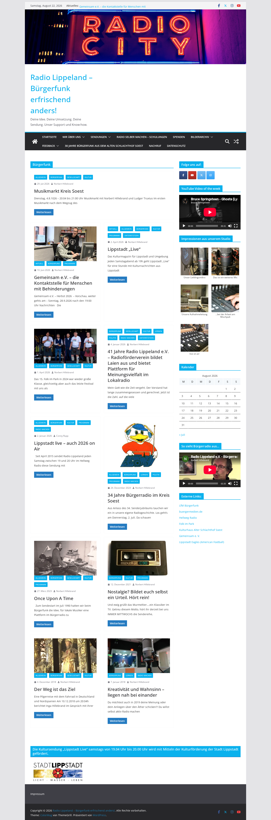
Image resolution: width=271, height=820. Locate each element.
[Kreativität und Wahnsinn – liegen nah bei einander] (139, 655)
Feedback (48, 146)
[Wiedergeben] (184, 226)
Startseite (49, 137)
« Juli (182, 434)
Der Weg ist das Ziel (54, 689)
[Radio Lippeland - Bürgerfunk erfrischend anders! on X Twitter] (201, 175)
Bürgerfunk (56, 177)
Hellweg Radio (188, 517)
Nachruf (155, 146)
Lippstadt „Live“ (124, 249)
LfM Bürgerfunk (189, 505)
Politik (112, 338)
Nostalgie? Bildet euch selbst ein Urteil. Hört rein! (138, 594)
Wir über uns (71, 137)
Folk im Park (186, 524)
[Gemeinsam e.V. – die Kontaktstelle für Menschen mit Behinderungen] (65, 243)
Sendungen (99, 137)
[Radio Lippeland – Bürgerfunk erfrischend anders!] (135, 12)
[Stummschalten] (230, 226)
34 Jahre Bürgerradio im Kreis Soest (139, 498)
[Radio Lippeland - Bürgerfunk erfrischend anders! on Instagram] (210, 175)
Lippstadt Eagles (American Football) (201, 542)
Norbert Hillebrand (63, 183)
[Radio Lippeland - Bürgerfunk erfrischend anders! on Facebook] (183, 175)
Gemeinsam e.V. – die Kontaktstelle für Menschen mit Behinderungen (63, 283)
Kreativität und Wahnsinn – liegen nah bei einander (136, 692)
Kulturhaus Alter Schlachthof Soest (200, 530)
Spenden (179, 137)
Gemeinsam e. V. (189, 536)
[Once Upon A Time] (65, 558)
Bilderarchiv (200, 137)
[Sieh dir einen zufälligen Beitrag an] (236, 141)
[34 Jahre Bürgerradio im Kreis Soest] (139, 446)
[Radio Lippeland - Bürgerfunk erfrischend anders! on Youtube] (192, 175)
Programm (70, 263)
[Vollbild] (236, 226)
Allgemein (41, 177)
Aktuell (39, 263)
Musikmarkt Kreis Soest (93, 5)
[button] (83, 137)
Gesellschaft (73, 177)
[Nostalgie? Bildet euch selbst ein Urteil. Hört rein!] (139, 558)
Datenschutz (176, 146)
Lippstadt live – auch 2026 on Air (64, 446)
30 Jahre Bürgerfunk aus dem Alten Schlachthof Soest (104, 146)
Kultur (88, 177)
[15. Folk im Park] (65, 346)
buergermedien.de (190, 511)
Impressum (37, 794)
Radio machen (128, 338)
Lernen (158, 331)
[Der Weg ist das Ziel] (65, 655)
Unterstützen (131, 235)
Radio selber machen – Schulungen (142, 137)
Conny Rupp (62, 435)
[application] (210, 212)
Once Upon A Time (53, 598)
